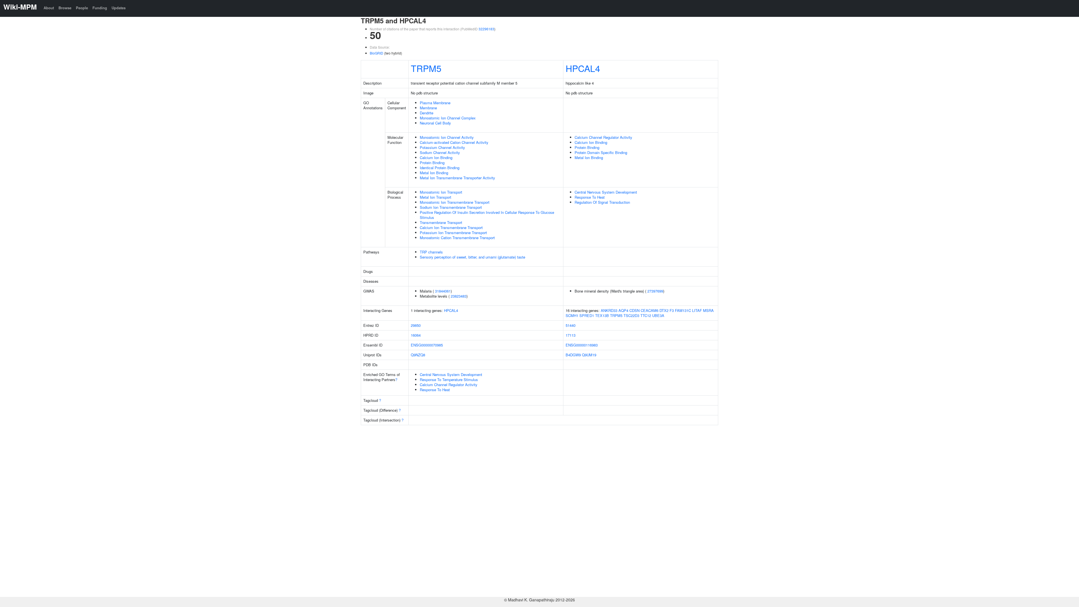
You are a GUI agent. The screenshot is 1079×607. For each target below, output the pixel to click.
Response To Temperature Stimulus (449, 379)
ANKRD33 (609, 310)
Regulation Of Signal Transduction (602, 202)
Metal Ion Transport (435, 197)
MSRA (708, 310)
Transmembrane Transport (441, 222)
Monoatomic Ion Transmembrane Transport (454, 202)
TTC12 (645, 315)
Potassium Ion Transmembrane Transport (453, 232)
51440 (570, 325)
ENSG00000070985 (427, 345)
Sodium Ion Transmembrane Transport (451, 207)
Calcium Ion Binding (436, 157)
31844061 (443, 291)
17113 (570, 335)
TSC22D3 (631, 315)
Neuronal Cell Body (435, 123)
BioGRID (376, 53)
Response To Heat (590, 197)
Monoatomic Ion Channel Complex (448, 118)
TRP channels (431, 252)
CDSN (634, 310)
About (49, 7)
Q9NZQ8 (418, 354)
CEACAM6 (649, 310)
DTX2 (663, 310)
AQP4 (623, 310)
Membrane (428, 107)
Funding (99, 7)
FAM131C (683, 310)
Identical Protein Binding (439, 167)
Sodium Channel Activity (440, 152)
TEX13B (602, 315)
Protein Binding (432, 162)
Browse (64, 7)
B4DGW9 (573, 354)
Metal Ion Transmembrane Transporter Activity (457, 177)
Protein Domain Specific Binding (601, 152)
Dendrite (426, 112)
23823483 (458, 296)
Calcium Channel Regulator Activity (603, 137)
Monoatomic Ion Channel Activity (447, 137)
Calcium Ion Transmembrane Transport (451, 227)
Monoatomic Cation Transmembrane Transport (457, 237)
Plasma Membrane (435, 102)
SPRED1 (586, 315)
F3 (672, 310)
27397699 (655, 291)
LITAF (697, 310)
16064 (416, 335)
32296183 (486, 28)
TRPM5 (426, 68)
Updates (119, 7)
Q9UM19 (589, 354)
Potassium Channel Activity (442, 147)
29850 (416, 325)
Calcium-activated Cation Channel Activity (454, 142)
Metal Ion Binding (434, 172)
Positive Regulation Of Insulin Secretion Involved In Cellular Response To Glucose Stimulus (487, 215)
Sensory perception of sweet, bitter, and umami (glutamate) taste (472, 257)
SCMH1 (572, 315)
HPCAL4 (583, 68)
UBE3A (658, 315)
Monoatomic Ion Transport (441, 192)
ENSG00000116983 (582, 345)
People (82, 7)
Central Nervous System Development (606, 192)
